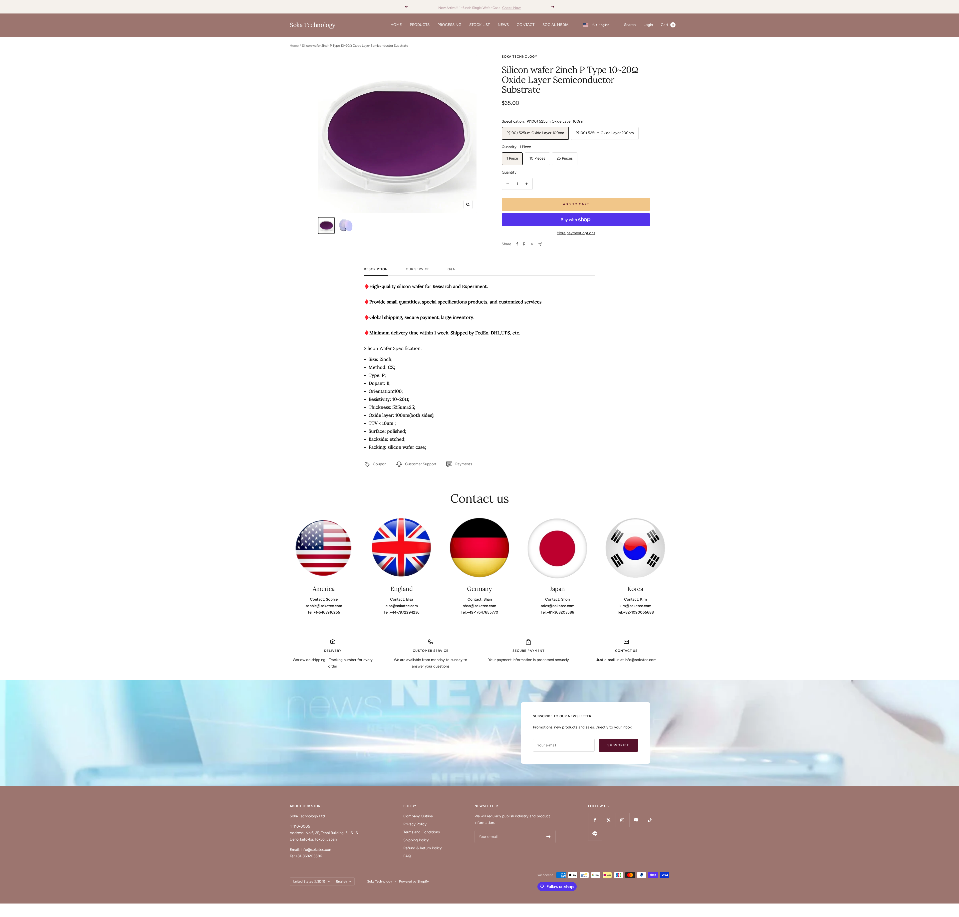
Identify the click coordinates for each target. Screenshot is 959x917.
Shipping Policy (416, 840)
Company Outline (418, 816)
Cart (667, 24)
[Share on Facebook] (517, 244)
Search (630, 24)
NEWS (503, 24)
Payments (463, 464)
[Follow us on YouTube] (636, 820)
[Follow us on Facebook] (595, 820)
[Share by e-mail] (540, 244)
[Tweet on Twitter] (532, 244)
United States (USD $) (309, 881)
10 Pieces (537, 158)
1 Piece (512, 158)
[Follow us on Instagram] (622, 820)
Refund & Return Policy (422, 848)
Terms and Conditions (421, 832)
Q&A (451, 269)
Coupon (379, 464)
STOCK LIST (479, 24)
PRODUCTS (420, 24)
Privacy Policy (415, 824)
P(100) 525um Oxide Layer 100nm (535, 133)
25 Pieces (565, 158)
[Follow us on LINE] (595, 834)
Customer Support (421, 464)
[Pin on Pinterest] (524, 244)
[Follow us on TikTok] (650, 820)
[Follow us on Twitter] (609, 820)
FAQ (407, 856)
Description (376, 269)
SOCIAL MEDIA (555, 24)
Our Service (418, 269)
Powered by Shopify (414, 881)
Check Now (511, 6)
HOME (396, 24)
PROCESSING (449, 24)
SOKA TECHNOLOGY (519, 56)
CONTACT (525, 24)
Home (294, 45)
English (341, 881)
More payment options (576, 233)
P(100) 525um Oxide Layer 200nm (605, 133)
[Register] (548, 836)
